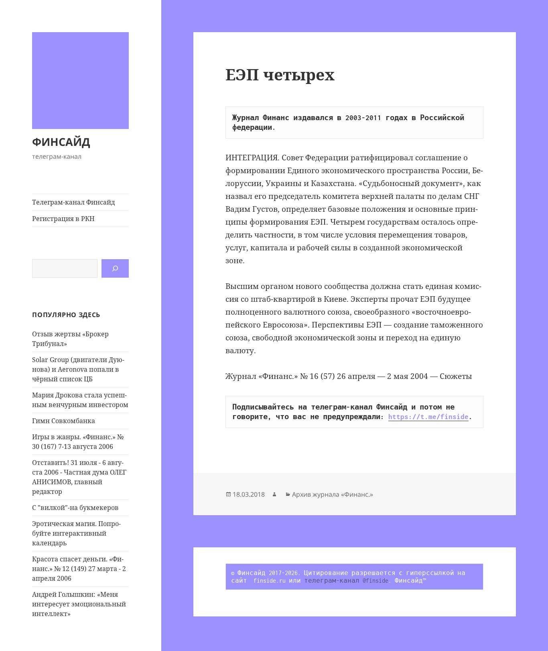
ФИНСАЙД (61, 141)
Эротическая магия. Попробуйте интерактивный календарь (76, 533)
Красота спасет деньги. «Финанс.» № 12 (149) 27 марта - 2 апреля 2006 (79, 569)
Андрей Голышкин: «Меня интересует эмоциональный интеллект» (79, 604)
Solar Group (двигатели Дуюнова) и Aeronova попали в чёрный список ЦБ (78, 369)
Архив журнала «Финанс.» (332, 494)
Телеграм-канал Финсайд (73, 202)
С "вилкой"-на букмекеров (75, 507)
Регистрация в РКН (63, 218)
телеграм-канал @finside (346, 580)
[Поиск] (115, 268)
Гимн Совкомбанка (63, 420)
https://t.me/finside (428, 417)
